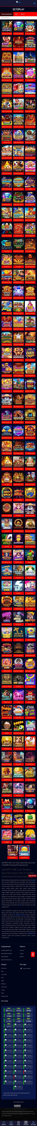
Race (2, 977)
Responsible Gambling (6, 953)
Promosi (22, 950)
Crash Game (4, 987)
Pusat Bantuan (4, 956)
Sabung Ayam (4, 996)
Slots (2, 971)
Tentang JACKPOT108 (6, 950)
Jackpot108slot (26, 968)
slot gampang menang (19, 915)
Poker (2, 993)
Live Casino (4, 974)
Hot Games (3, 968)
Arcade (3, 990)
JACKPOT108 (31, 933)
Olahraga (3, 984)
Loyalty (21, 953)
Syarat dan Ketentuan (6, 959)
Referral (22, 956)
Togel (2, 980)
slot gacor (33, 880)
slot (20, 905)
